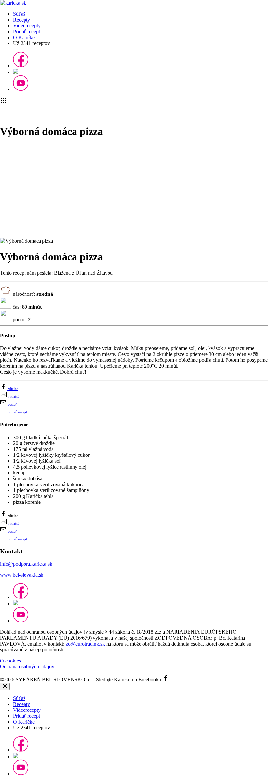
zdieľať (12, 389)
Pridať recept (26, 31)
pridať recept (17, 412)
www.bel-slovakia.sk (21, 575)
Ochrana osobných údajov (27, 666)
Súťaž (19, 14)
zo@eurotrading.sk (85, 643)
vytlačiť (13, 396)
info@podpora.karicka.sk (26, 564)
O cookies (10, 660)
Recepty (21, 20)
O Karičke (24, 37)
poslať (12, 404)
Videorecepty (27, 25)
